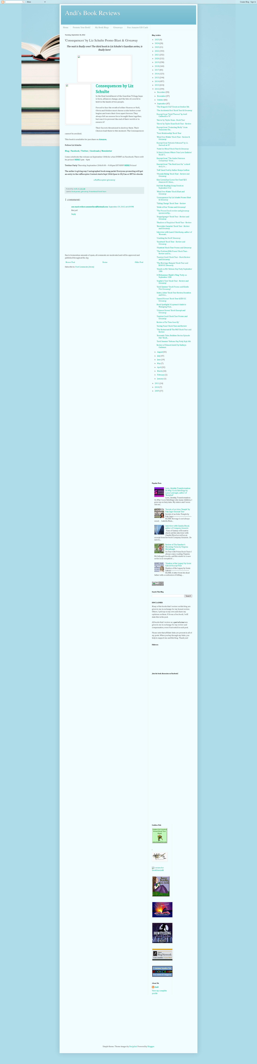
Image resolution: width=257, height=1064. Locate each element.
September (161, 104)
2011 (157, 383)
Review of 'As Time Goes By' (168, 322)
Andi (156, 987)
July (159, 356)
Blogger (151, 1047)
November (161, 96)
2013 (157, 85)
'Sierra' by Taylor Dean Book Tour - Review (174, 124)
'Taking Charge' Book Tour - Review (171, 203)
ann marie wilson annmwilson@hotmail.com (89, 207)
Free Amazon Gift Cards (137, 27)
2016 (157, 74)
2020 (157, 59)
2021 (157, 55)
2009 (157, 391)
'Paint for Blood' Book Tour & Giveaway (173, 149)
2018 (157, 66)
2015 (157, 78)
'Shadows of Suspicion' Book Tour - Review (174, 223)
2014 (157, 81)
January (160, 379)
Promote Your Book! (81, 27)
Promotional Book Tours (97, 191)
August (160, 352)
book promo (76, 191)
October (160, 100)
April (159, 367)
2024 (157, 43)
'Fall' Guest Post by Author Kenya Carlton (173, 170)
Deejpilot (133, 1047)
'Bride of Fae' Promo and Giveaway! (171, 207)
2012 (157, 89)
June (159, 360)
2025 (157, 40)
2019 (157, 62)
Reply (73, 214)
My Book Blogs (102, 27)
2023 (157, 47)
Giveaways (118, 27)
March (160, 371)
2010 (157, 387)
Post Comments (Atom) (84, 267)
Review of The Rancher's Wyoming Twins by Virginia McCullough (176, 547)
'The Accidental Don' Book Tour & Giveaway (174, 110)
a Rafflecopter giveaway (104, 180)
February (161, 375)
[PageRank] (158, 585)
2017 (157, 70)
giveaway (84, 191)
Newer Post (70, 262)
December (161, 92)
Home (65, 27)
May (159, 363)
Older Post (139, 262)
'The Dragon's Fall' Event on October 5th (173, 107)
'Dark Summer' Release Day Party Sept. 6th (174, 341)
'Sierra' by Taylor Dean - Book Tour (171, 120)
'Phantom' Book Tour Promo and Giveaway (174, 248)
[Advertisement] (162, 778)
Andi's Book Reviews (92, 12)
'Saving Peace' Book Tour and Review (172, 326)
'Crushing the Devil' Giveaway (168, 238)
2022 (157, 51)
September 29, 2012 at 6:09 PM (121, 207)
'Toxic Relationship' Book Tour (169, 133)
